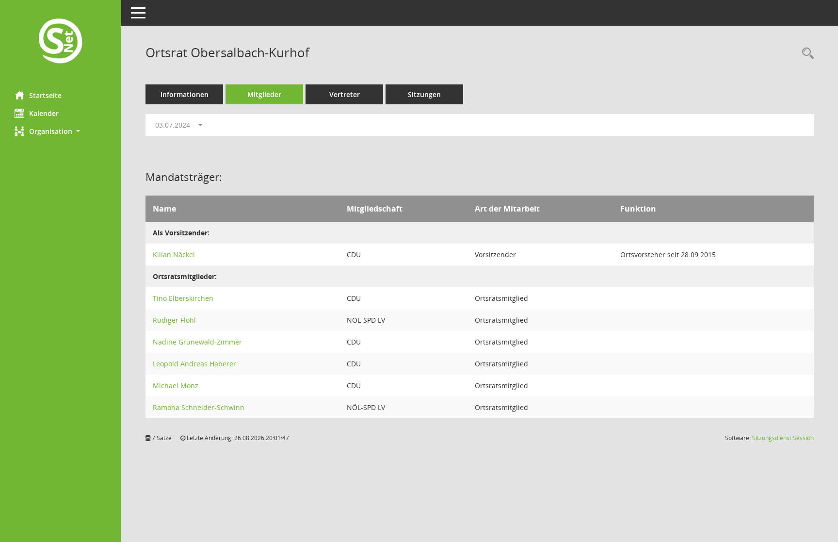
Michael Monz (175, 385)
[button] (60, 131)
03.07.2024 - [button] (175, 125)
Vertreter (344, 94)
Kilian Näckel (174, 254)
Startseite (45, 95)
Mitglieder (264, 94)
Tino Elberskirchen (183, 298)
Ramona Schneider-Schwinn (198, 407)
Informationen (185, 94)
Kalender (44, 113)
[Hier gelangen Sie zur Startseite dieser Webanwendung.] (60, 42)
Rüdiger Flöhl (174, 320)
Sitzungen (424, 94)
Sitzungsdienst (783, 438)
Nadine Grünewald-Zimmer (197, 341)
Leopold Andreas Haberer (194, 363)
